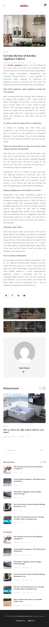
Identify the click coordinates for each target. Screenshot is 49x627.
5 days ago (16, 555)
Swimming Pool (21, 311)
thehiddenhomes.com (25, 616)
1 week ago (17, 567)
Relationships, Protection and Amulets (25, 328)
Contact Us (20, 621)
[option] (24, 415)
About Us (31, 621)
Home (5, 51)
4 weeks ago (17, 605)
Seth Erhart (6, 62)
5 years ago (13, 62)
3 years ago (13, 436)
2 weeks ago (17, 580)
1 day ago (16, 542)
